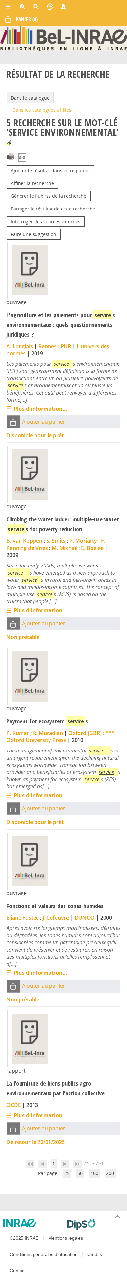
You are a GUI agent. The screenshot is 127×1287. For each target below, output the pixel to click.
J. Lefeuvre (56, 917)
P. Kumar (18, 733)
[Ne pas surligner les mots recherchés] (9, 142)
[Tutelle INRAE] (32, 1223)
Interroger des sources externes (45, 221)
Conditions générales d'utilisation (44, 1254)
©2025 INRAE (24, 1238)
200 (110, 1173)
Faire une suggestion (33, 234)
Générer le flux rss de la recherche (48, 196)
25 (67, 1173)
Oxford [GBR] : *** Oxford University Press (60, 736)
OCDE (14, 1105)
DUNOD (85, 917)
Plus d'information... (40, 408)
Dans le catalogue (30, 98)
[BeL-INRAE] (63, 38)
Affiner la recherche (32, 183)
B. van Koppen (24, 540)
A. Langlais (20, 346)
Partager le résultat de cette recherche (53, 209)
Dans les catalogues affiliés (41, 110)
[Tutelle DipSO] (94, 1224)
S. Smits (55, 540)
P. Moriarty (83, 540)
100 (94, 1173)
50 (80, 1173)
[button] (13, 422)
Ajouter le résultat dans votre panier (50, 170)
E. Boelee (92, 547)
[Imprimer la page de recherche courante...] (11, 156)
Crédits (94, 1254)
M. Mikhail (64, 547)
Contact (18, 1270)
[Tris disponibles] (22, 158)
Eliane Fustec (23, 917)
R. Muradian (48, 733)
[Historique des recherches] (50, 6)
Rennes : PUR (54, 346)
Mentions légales (65, 1238)
